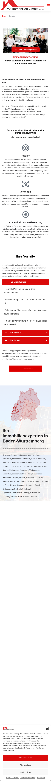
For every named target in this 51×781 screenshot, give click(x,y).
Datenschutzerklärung (28, 778)
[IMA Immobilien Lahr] (22, 5)
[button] (47, 728)
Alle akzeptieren (25, 758)
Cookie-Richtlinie (12, 778)
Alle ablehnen (25, 765)
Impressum (41, 778)
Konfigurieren (25, 772)
